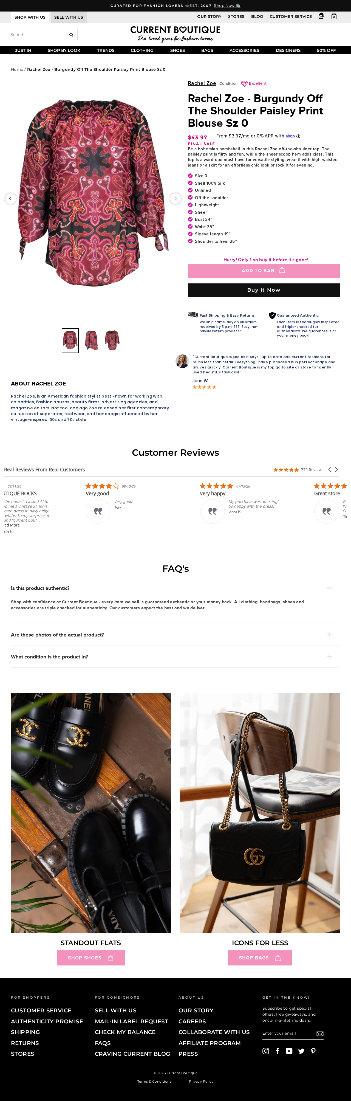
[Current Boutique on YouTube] (289, 1051)
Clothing (142, 50)
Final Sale (201, 144)
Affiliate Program (210, 1043)
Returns (25, 1043)
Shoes (177, 50)
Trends (105, 50)
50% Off (326, 50)
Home (17, 69)
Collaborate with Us (214, 1032)
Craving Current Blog (132, 1054)
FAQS (103, 1043)
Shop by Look (64, 50)
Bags (207, 50)
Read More (42, 525)
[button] (330, 469)
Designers (288, 50)
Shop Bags (254, 958)
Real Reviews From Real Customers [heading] (44, 469)
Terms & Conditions (154, 1081)
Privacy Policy (201, 1081)
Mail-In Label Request (131, 1021)
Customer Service (291, 16)
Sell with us (68, 17)
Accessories (244, 50)
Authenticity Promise (47, 1021)
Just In (23, 50)
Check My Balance (125, 1032)
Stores (236, 16)
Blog (257, 16)
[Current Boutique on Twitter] (301, 1051)
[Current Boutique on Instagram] (265, 1051)
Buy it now (264, 290)
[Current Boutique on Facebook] (277, 1051)
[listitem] (45, 508)
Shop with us (30, 17)
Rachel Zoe (202, 83)
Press (188, 1054)
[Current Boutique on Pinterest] (313, 1051)
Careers (192, 1021)
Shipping (25, 1032)
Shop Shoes (84, 958)
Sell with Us (116, 1010)
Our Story (209, 16)
